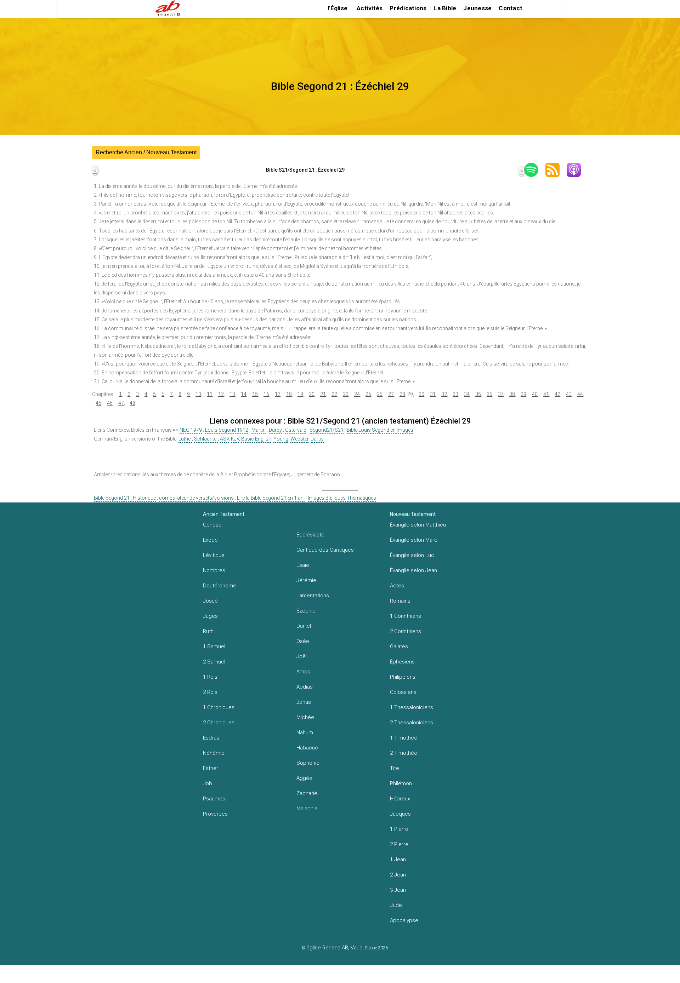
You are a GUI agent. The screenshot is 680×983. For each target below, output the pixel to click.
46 (110, 403)
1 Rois (210, 677)
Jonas (303, 702)
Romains (400, 601)
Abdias (304, 687)
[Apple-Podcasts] (577, 170)
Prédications (408, 8)
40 (535, 394)
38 (512, 394)
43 (569, 394)
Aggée (304, 778)
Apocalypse (404, 920)
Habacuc (307, 748)
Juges (210, 616)
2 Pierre (399, 844)
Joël (301, 656)
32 (444, 394)
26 (379, 394)
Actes (397, 585)
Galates (399, 646)
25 (368, 394)
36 (489, 394)
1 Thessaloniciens (411, 707)
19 (300, 394)
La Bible (445, 8)
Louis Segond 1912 (226, 430)
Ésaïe (302, 565)
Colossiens (403, 692)
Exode (210, 540)
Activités (369, 8)
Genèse (212, 525)
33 (455, 394)
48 (132, 403)
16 (266, 394)
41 (546, 394)
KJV (235, 439)
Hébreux (400, 798)
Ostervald (295, 430)
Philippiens (402, 677)
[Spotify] (534, 170)
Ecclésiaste (310, 534)
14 (243, 394)
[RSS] (556, 170)
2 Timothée (403, 753)
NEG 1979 (191, 430)
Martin (258, 430)
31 (433, 394)
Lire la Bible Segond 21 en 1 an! (271, 498)
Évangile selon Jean (413, 570)
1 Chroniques (218, 707)
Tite (394, 768)
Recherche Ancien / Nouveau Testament (146, 152)
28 (402, 394)
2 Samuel (214, 662)
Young (280, 439)
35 (478, 394)
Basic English (256, 439)
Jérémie (306, 580)
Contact (510, 8)
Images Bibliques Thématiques (342, 498)
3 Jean (398, 890)
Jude (396, 905)
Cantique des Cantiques (325, 550)
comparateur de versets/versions (196, 498)
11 (209, 394)
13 (232, 394)
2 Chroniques (218, 722)
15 (255, 394)
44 (580, 394)
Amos (303, 671)
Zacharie (306, 793)
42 (557, 394)
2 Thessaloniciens (411, 722)
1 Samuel (214, 646)
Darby (275, 430)
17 (277, 394)
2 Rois (210, 692)
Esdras (211, 738)
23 (345, 394)
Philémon (401, 783)
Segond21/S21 (327, 430)
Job (207, 783)
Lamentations (312, 595)
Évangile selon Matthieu (418, 525)
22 (334, 394)
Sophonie (307, 763)
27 (391, 394)
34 (467, 394)
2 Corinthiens (405, 631)
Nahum (304, 732)
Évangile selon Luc (412, 555)
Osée (302, 641)
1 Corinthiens (405, 616)
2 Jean (398, 875)
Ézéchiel (306, 611)
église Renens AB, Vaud (334, 947)
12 (221, 394)
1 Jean (398, 859)
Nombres (214, 570)
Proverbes (215, 814)
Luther (185, 439)
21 (323, 394)
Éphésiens (402, 662)
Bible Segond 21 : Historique (125, 498)
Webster (299, 439)
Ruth (208, 631)
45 (98, 403)
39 (523, 394)
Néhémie (214, 753)
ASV (224, 439)
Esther (210, 768)
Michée (305, 717)
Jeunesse (477, 8)
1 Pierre (399, 829)
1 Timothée (403, 738)
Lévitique (214, 555)
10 (198, 394)
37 (501, 394)
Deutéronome (219, 585)
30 (421, 394)
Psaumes (214, 798)
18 (289, 394)
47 (121, 403)
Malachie (307, 808)
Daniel (303, 626)
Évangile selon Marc (413, 540)
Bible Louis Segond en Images (380, 430)
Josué (210, 601)
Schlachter (206, 439)
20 (311, 394)
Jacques (400, 814)
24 (357, 394)
